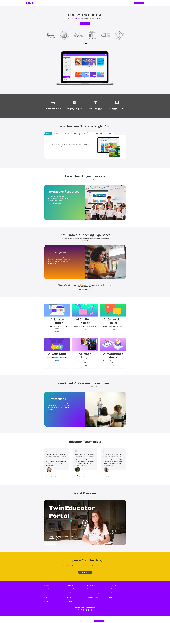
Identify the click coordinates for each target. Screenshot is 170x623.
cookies (70, 621)
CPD (91, 133)
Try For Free (85, 23)
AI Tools (56, 133)
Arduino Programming (93, 593)
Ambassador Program (92, 597)
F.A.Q (45, 597)
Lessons (48, 133)
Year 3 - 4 (111, 593)
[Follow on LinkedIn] (89, 610)
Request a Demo (139, 3)
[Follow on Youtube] (86, 610)
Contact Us (47, 601)
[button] (83, 43)
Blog (88, 589)
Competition (109, 133)
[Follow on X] (81, 610)
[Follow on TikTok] (91, 610)
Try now (57, 331)
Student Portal (66, 133)
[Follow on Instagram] (84, 610)
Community (99, 133)
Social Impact (76, 3)
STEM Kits (94, 3)
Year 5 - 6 (111, 597)
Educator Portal (70, 589)
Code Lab (84, 133)
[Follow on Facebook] (79, 610)
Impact (46, 593)
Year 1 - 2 (111, 589)
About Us (46, 589)
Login (130, 3)
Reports (75, 133)
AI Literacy (85, 3)
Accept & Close (99, 621)
